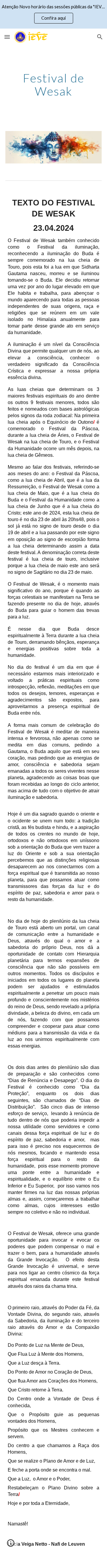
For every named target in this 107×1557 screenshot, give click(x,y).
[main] (53, 84)
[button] (7, 37)
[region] (53, 14)
